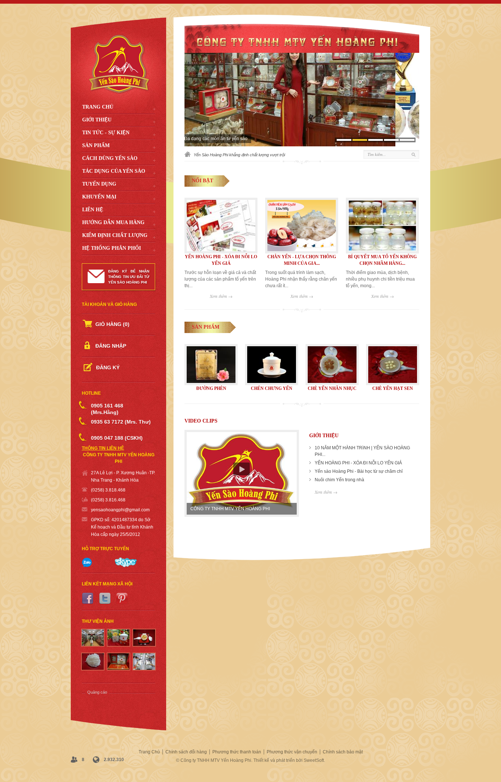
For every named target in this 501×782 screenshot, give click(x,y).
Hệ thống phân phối (111, 248)
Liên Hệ (92, 209)
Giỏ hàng (112, 324)
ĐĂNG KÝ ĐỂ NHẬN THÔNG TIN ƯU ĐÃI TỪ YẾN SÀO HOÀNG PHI (128, 276)
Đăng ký (108, 367)
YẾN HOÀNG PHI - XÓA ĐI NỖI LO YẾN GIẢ (358, 462)
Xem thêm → (221, 296)
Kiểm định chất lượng (114, 235)
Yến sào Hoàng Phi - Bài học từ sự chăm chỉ (359, 471)
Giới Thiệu (96, 120)
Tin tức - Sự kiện (105, 132)
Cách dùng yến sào (110, 158)
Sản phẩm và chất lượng (216, 138)
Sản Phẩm (96, 145)
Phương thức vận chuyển (292, 751)
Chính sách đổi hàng (186, 751)
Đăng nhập (110, 346)
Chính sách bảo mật (343, 751)
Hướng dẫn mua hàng (113, 222)
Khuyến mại (99, 197)
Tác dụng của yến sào (113, 171)
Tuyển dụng (99, 184)
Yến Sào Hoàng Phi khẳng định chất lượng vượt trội (239, 155)
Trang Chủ (97, 107)
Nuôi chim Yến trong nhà (339, 479)
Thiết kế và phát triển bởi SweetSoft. (289, 760)
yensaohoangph (107, 509)
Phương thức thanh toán (236, 751)
